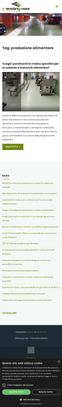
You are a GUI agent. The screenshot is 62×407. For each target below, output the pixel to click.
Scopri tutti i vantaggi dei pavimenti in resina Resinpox (27, 300)
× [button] (59, 362)
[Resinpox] (16, 6)
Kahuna (30, 332)
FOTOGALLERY (9, 312)
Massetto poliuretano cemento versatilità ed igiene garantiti (30, 226)
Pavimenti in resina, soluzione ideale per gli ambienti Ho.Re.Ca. (30, 287)
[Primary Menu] (57, 6)
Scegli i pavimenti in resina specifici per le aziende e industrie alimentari (30, 66)
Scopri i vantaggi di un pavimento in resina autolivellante (28, 210)
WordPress (41, 332)
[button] (31, 400)
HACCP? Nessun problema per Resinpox (20, 243)
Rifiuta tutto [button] (46, 392)
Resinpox (11, 77)
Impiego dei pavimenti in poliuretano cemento (23, 293)
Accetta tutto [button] (16, 392)
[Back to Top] (31, 350)
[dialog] (31, 383)
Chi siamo (31, 357)
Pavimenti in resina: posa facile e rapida (20, 270)
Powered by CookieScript (31, 404)
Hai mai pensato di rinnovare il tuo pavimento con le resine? (29, 193)
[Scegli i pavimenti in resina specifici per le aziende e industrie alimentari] (40, 91)
